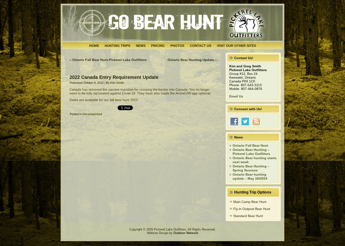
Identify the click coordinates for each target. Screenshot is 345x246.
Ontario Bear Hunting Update (191, 60)
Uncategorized (92, 114)
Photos (177, 46)
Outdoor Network (185, 233)
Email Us (236, 96)
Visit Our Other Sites (236, 46)
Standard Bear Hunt (248, 216)
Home (94, 46)
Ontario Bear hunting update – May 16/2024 (250, 177)
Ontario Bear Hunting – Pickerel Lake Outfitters (251, 152)
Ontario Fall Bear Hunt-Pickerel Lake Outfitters (109, 60)
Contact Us (200, 46)
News (141, 46)
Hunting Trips (117, 46)
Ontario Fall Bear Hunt (250, 145)
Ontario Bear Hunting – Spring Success (251, 168)
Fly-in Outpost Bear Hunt (251, 209)
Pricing (158, 46)
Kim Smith (117, 83)
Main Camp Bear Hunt (249, 202)
